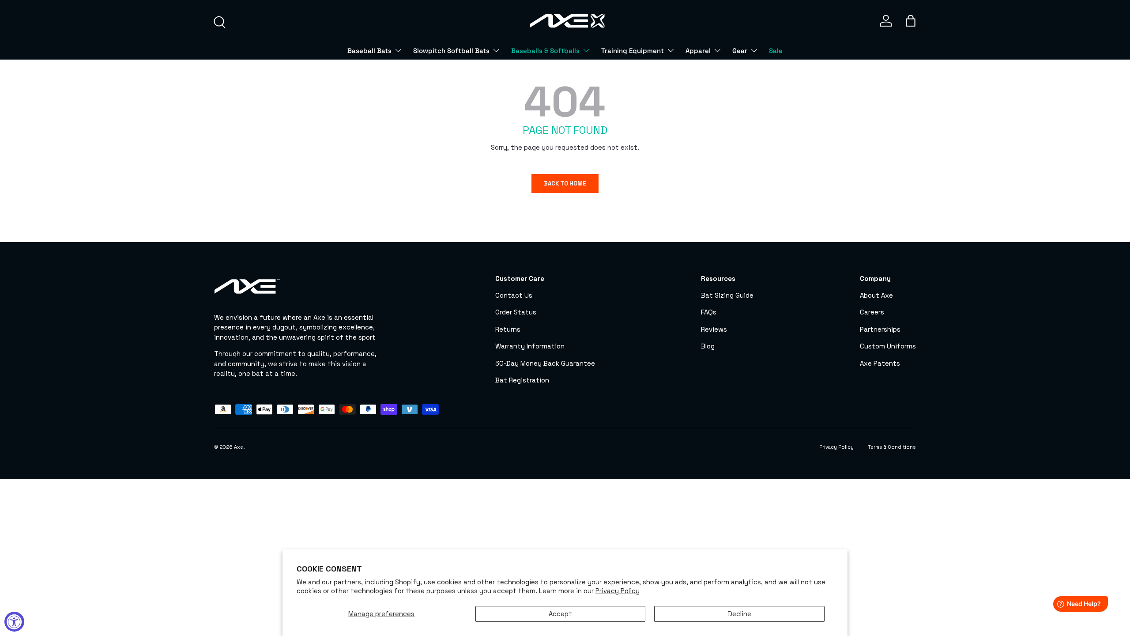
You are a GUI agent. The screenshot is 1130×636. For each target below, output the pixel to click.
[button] (910, 20)
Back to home (565, 183)
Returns (507, 329)
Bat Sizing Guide (727, 295)
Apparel (698, 50)
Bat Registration (522, 380)
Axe (238, 447)
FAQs (708, 312)
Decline (739, 614)
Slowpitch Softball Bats (451, 50)
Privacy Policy (617, 591)
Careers (872, 312)
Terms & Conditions (892, 447)
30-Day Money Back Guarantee (545, 363)
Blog (708, 346)
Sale (776, 50)
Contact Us (513, 295)
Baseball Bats (369, 50)
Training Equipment (632, 50)
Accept (560, 614)
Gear (739, 50)
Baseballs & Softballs (545, 50)
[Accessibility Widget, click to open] (14, 622)
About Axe (876, 295)
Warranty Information (530, 346)
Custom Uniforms (888, 346)
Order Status (515, 312)
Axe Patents (880, 363)
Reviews (714, 329)
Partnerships (880, 329)
